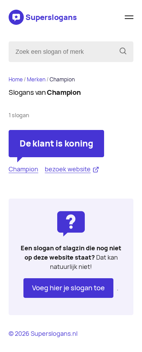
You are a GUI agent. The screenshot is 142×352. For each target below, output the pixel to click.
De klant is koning (56, 143)
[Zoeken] (123, 51)
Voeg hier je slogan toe (68, 287)
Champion (23, 169)
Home (16, 79)
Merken (36, 79)
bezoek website (68, 169)
